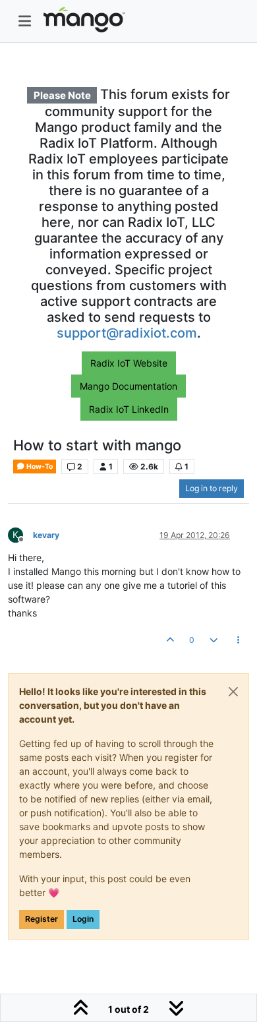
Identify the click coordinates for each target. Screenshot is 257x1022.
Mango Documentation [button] (128, 386)
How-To (39, 466)
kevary (46, 535)
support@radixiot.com (127, 333)
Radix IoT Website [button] (128, 363)
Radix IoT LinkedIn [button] (129, 409)
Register (41, 919)
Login (83, 919)
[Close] (233, 691)
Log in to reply (211, 488)
